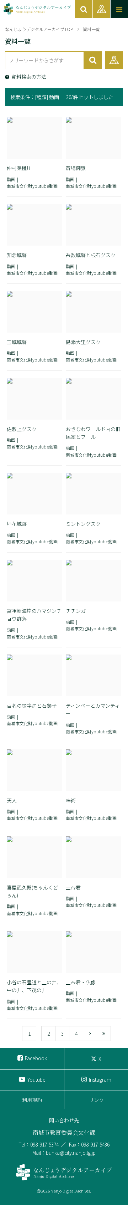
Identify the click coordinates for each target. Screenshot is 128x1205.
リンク (96, 1099)
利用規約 (32, 1099)
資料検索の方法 (28, 76)
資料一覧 (91, 29)
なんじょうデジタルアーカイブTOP (39, 29)
